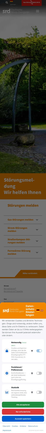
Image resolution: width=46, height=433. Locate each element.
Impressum (7, 430)
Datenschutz (33, 426)
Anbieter (23, 426)
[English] (41, 311)
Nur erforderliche (23, 412)
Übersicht (6, 426)
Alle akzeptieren (23, 405)
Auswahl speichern (23, 419)
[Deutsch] (37, 311)
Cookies (15, 426)
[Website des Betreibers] (13, 310)
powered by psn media (36, 430)
